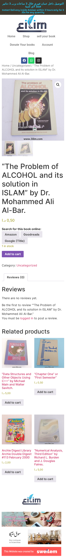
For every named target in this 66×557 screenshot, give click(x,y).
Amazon (11, 234)
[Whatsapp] (31, 60)
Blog (31, 53)
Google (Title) (15, 241)
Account (47, 44)
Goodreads (31, 234)
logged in (26, 318)
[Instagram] (38, 60)
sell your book (46, 36)
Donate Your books (22, 44)
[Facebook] (24, 60)
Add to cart (13, 254)
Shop (26, 36)
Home (11, 36)
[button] (58, 84)
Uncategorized (21, 65)
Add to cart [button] (13, 402)
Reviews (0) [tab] (16, 277)
